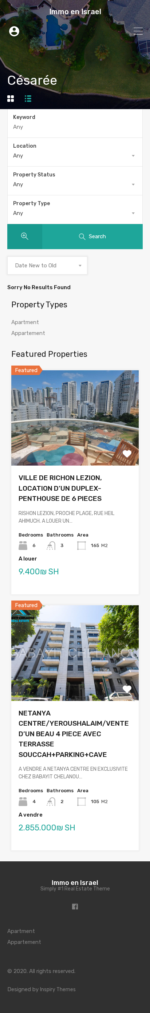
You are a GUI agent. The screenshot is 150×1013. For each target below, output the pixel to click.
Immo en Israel (75, 11)
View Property (75, 446)
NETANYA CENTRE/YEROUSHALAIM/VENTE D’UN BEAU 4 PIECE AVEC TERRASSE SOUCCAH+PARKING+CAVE (74, 734)
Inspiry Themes (58, 989)
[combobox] (75, 156)
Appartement (28, 333)
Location (24, 146)
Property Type (31, 203)
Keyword (24, 117)
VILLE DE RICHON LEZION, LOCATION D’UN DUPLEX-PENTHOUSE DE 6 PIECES (60, 488)
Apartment (25, 322)
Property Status (34, 175)
